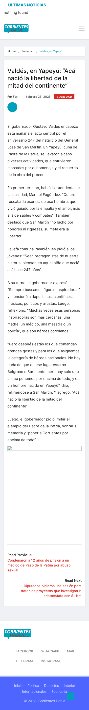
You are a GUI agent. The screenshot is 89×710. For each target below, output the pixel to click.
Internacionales (34, 691)
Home (12, 51)
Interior (69, 685)
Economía (59, 691)
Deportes (51, 685)
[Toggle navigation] (80, 28)
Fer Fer (12, 96)
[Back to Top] (70, 696)
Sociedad (28, 51)
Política (33, 685)
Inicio (18, 685)
